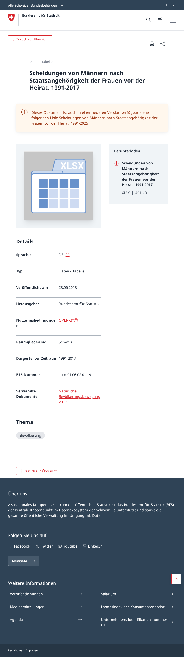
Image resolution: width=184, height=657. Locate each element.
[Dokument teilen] (162, 43)
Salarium (108, 593)
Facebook (22, 546)
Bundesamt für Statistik (41, 15)
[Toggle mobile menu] (173, 20)
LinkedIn (95, 546)
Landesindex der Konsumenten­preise (133, 606)
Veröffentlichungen (26, 593)
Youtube (70, 546)
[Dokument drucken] (151, 43)
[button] (176, 579)
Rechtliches (15, 650)
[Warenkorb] (159, 18)
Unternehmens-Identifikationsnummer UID (134, 622)
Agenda (16, 619)
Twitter (47, 546)
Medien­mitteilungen (27, 606)
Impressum (33, 650)
